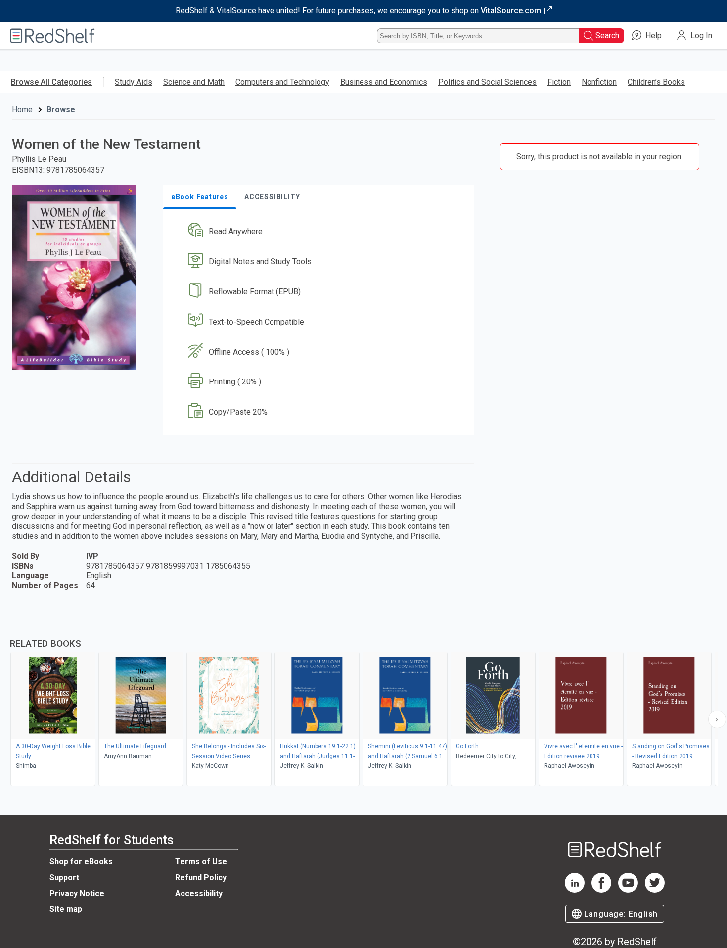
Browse (60, 109)
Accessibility (199, 893)
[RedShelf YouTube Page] (628, 890)
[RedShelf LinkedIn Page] (575, 890)
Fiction (559, 82)
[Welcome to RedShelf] (52, 36)
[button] (320, 232)
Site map (65, 909)
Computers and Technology (282, 82)
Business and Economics (383, 82)
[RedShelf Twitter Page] (655, 890)
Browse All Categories (51, 82)
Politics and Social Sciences (487, 82)
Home (22, 109)
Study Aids (133, 82)
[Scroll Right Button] (717, 719)
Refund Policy (201, 877)
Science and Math (194, 82)
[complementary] (363, 701)
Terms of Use (201, 861)
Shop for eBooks (81, 861)
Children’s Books (656, 82)
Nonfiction (599, 82)
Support (64, 877)
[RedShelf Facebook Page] (601, 890)
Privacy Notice (76, 893)
